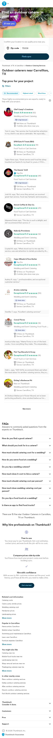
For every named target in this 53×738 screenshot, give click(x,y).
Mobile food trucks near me (12, 656)
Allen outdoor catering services (13, 686)
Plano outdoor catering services (13, 679)
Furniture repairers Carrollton (12, 640)
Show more (6, 618)
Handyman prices (8, 611)
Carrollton (20, 66)
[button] (18, 173)
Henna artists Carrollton (10, 626)
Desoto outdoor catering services (14, 690)
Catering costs (7, 600)
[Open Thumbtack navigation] (5, 3)
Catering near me (8, 653)
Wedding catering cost (10, 607)
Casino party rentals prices (11, 604)
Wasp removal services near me (13, 663)
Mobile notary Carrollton (11, 630)
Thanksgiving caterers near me (13, 667)
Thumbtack (6, 66)
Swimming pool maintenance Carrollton (16, 634)
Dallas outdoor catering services (14, 683)
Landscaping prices (9, 614)
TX (13, 66)
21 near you (9, 23)
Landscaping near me (9, 660)
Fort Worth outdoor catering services (15, 693)
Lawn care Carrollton (9, 637)
